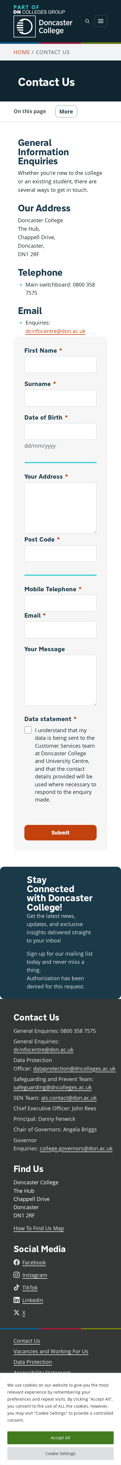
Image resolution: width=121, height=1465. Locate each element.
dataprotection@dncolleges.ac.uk (74, 1068)
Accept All (60, 1437)
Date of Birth (46, 417)
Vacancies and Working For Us (51, 1351)
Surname (40, 383)
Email (35, 615)
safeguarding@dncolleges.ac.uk (53, 1087)
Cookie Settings (60, 1453)
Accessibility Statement (42, 1372)
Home (22, 52)
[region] (60, 1419)
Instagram (34, 1274)
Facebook (34, 1262)
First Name (43, 350)
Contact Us (27, 1340)
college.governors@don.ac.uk (76, 1148)
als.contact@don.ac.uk (69, 1097)
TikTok (30, 1287)
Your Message (44, 649)
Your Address (46, 476)
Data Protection (33, 1361)
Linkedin (32, 1300)
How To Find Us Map (39, 1228)
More (66, 111)
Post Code (42, 539)
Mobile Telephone (52, 589)
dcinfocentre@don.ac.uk (55, 331)
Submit (60, 832)
